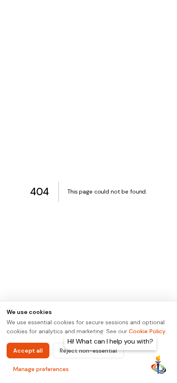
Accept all (28, 350)
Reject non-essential (88, 350)
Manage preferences (41, 369)
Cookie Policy (147, 331)
